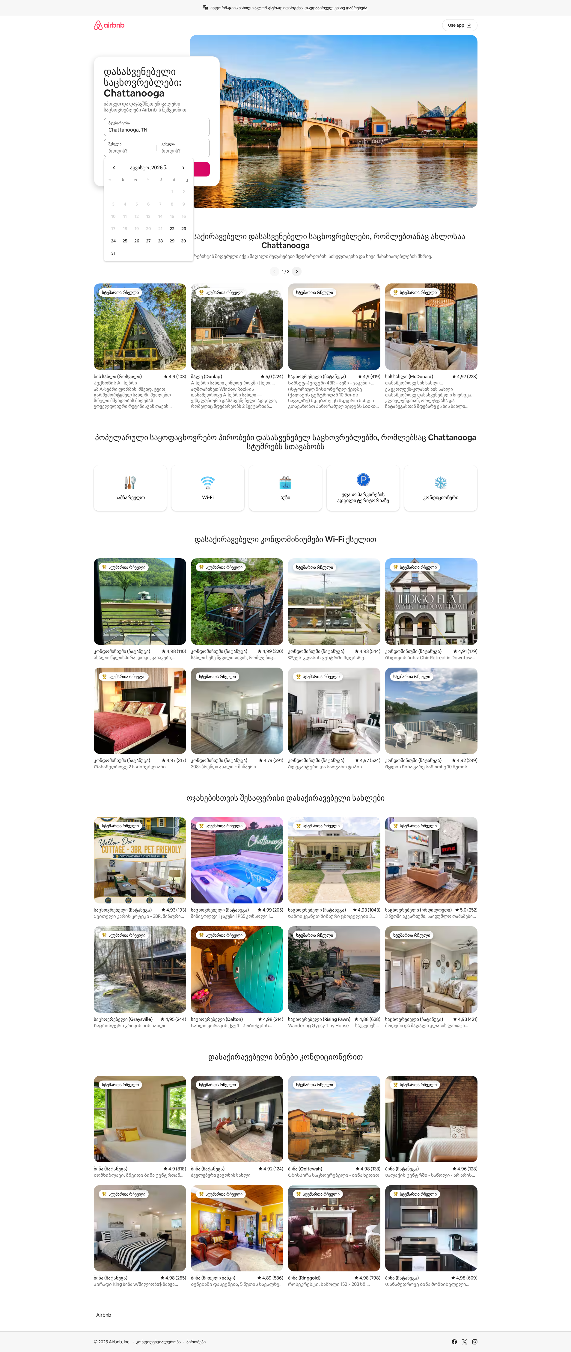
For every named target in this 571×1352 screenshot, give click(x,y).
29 (172, 241)
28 (160, 241)
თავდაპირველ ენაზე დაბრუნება (336, 7)
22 (172, 228)
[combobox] (157, 129)
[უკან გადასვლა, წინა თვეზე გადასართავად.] (114, 168)
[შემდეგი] (297, 271)
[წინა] (274, 271)
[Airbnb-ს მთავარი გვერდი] (109, 25)
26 (136, 241)
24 (113, 241)
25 (125, 241)
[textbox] (130, 150)
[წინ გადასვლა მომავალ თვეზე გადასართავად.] (183, 168)
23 (183, 228)
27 (148, 241)
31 (113, 253)
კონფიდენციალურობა (158, 1342)
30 (183, 241)
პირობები (196, 1342)
